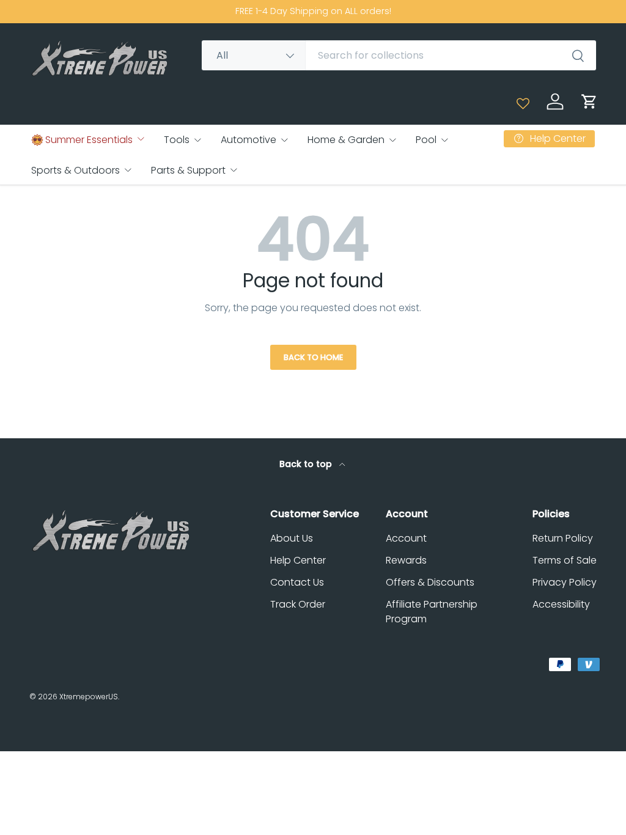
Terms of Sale (564, 560)
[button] (589, 101)
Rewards (406, 560)
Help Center (298, 560)
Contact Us (297, 582)
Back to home (313, 357)
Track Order (297, 604)
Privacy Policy (564, 582)
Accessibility (561, 604)
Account (406, 538)
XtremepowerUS (88, 696)
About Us (291, 538)
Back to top (306, 464)
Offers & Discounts (430, 582)
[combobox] (399, 55)
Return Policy (562, 538)
